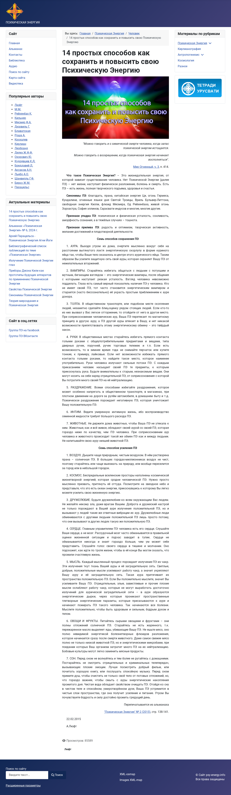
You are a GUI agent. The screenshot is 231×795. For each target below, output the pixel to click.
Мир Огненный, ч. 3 (146, 167)
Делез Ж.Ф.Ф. (24, 152)
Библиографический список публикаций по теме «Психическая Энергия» (28, 250)
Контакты (15, 54)
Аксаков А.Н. (23, 170)
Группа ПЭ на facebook (24, 330)
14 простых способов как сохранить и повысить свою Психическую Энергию (28, 216)
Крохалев (21, 139)
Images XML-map (131, 780)
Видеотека (16, 83)
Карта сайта (17, 77)
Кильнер (20, 118)
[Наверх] (224, 788)
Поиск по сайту (19, 72)
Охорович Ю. (23, 157)
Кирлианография (189, 49)
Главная (14, 43)
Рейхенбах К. (23, 113)
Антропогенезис (188, 54)
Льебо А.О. (22, 174)
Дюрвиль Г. (22, 126)
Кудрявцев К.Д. (25, 161)
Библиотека (17, 60)
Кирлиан (20, 144)
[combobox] (27, 775)
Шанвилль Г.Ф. (24, 178)
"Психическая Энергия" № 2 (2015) (127, 712)
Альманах (15, 49)
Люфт (18, 105)
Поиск (59, 775)
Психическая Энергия (192, 43)
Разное (182, 66)
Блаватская (22, 131)
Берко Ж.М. (22, 183)
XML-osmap (127, 774)
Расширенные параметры (23, 785)
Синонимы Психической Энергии (31, 295)
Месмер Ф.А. (23, 122)
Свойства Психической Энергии (30, 289)
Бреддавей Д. (24, 165)
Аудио (13, 66)
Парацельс (22, 187)
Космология (186, 60)
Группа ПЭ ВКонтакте (23, 336)
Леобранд (21, 148)
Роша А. (20, 135)
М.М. (18, 109)
